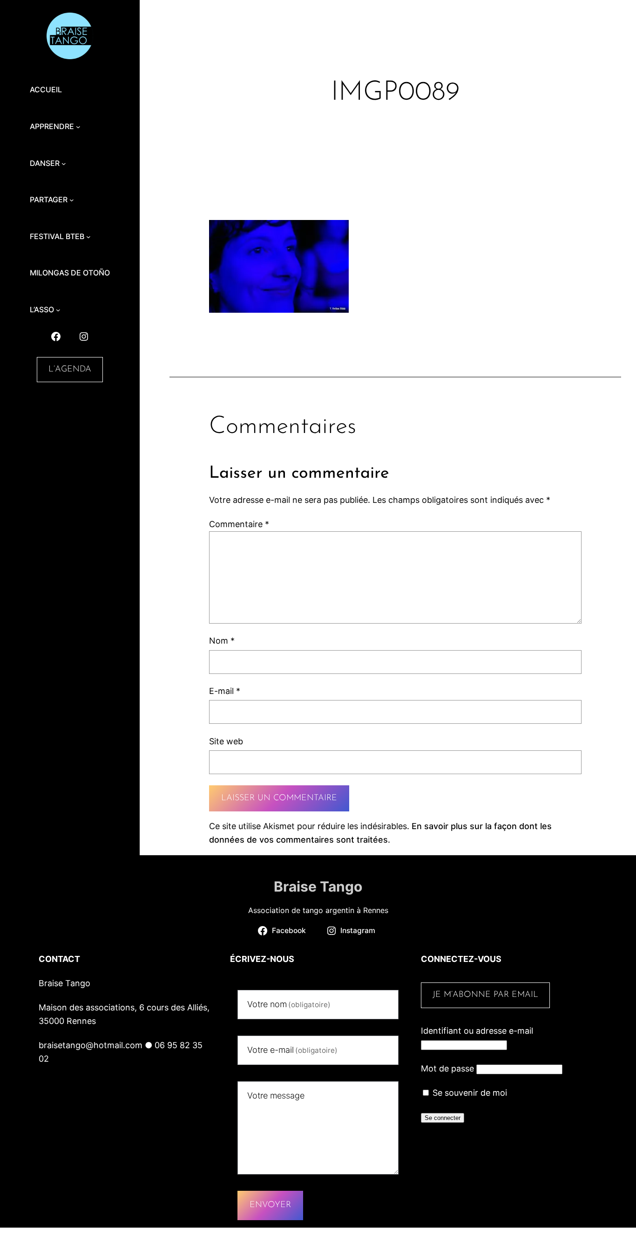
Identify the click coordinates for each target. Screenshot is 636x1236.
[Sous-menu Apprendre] (78, 126)
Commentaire (239, 524)
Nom (222, 640)
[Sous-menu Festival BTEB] (88, 236)
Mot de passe (447, 1068)
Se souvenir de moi (468, 1093)
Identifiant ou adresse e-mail (477, 1031)
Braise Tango (318, 886)
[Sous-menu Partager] (71, 200)
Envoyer (270, 1205)
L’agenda (69, 369)
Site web (226, 741)
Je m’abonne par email (485, 995)
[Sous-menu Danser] (63, 163)
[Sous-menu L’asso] (58, 310)
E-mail (224, 691)
